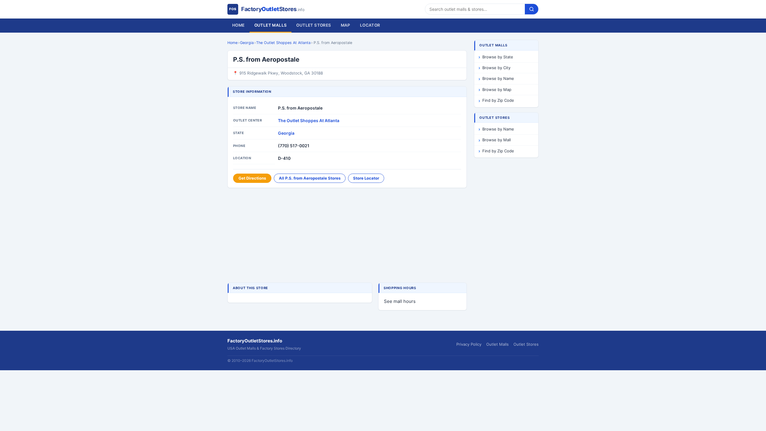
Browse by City (496, 67)
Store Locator (366, 178)
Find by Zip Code (498, 100)
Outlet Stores (313, 25)
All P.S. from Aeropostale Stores (310, 178)
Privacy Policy (468, 344)
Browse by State (497, 56)
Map (345, 25)
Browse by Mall (496, 139)
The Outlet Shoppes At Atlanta (283, 42)
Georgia (247, 42)
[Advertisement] (347, 236)
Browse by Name (498, 78)
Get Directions (252, 178)
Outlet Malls (270, 25)
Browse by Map (496, 89)
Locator (370, 25)
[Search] (531, 9)
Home (238, 25)
